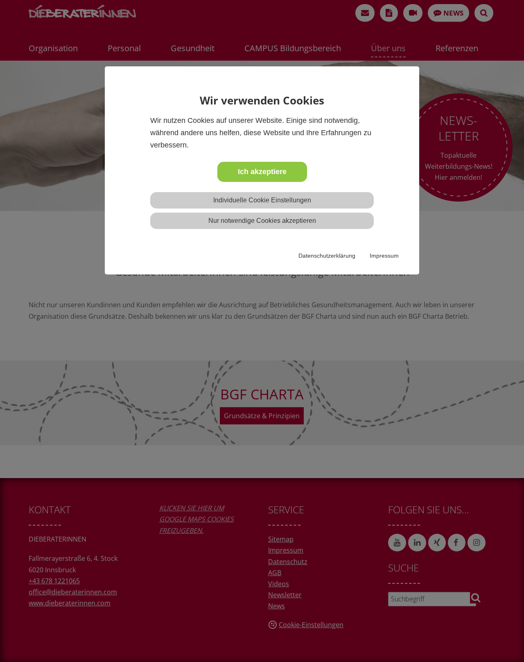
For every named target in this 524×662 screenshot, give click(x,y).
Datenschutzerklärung (326, 255)
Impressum (384, 255)
